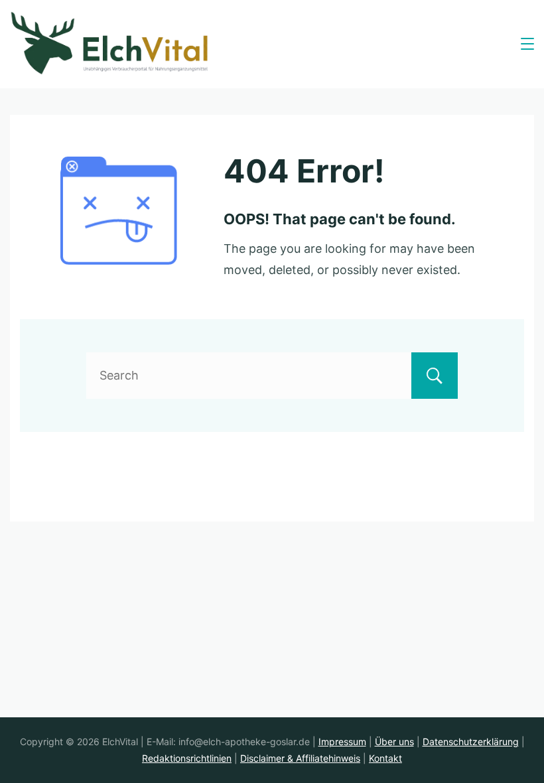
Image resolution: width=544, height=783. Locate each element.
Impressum (342, 741)
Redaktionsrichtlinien (187, 758)
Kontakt (385, 758)
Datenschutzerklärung (471, 741)
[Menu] (527, 43)
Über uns (394, 741)
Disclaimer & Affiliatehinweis (300, 758)
